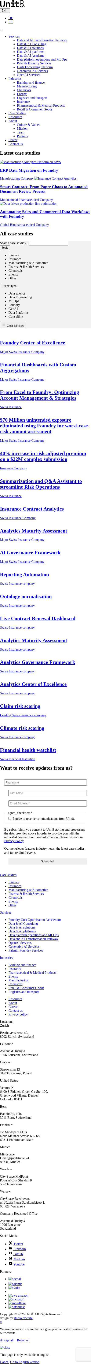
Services (14, 36)
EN (4, 10)
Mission (22, 128)
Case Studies (17, 113)
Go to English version (24, 1362)
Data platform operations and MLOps (42, 59)
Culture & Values (28, 124)
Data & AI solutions (30, 48)
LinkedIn (19, 1249)
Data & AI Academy (30, 55)
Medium (19, 1259)
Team (20, 132)
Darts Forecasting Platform (35, 67)
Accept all (7, 1340)
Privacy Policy (13, 841)
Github (18, 1254)
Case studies (8, 875)
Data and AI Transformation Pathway (42, 40)
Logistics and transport (32, 98)
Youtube (19, 1264)
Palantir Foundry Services (34, 63)
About (12, 121)
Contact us (15, 144)
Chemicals (24, 90)
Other (12, 905)
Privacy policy (18, 1014)
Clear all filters (15, 325)
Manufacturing (27, 86)
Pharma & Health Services (26, 893)
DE (10, 18)
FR (10, 22)
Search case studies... (14, 243)
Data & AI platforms (30, 52)
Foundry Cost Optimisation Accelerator (34, 919)
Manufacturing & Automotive (28, 890)
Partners (22, 136)
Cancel (4, 1362)
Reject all (23, 1340)
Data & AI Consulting (31, 44)
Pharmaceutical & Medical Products (41, 105)
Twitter (18, 1244)
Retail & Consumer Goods (34, 109)
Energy (22, 94)
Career (12, 140)
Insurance (23, 101)
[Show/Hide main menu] (1, 30)
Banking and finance (31, 82)
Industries (14, 78)
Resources (15, 117)
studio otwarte (23, 1318)
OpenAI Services (28, 75)
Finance (13, 882)
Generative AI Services (32, 71)
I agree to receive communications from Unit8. (43, 818)
